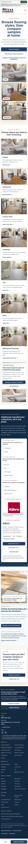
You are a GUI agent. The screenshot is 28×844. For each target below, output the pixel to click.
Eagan (2, 778)
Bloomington (18, 786)
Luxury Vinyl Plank (19, 747)
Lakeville (3, 783)
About (2, 804)
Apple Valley (17, 778)
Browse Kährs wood (13, 543)
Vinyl (2, 772)
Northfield (17, 781)
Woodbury (3, 781)
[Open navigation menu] (25, 10)
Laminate (3, 769)
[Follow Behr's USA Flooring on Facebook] (2, 732)
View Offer (23, 1)
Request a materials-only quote (9, 640)
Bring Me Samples (14, 551)
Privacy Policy (4, 833)
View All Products (5, 764)
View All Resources (5, 819)
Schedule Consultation (14, 675)
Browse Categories (14, 49)
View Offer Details (14, 386)
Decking (3, 757)
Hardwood (3, 767)
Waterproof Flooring (6, 752)
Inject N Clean (4, 802)
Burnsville (3, 786)
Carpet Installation (5, 745)
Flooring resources (16, 830)
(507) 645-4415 (6, 718)
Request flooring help (6, 830)
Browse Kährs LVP (13, 547)
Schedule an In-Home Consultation (14, 54)
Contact (16, 804)
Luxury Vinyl (17, 767)
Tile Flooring (18, 750)
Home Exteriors (18, 755)
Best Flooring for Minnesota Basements (10, 813)
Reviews (3, 795)
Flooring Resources (6, 799)
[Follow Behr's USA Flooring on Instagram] (5, 732)
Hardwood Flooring (19, 745)
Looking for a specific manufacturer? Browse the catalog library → (14, 58)
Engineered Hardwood (6, 747)
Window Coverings (19, 752)
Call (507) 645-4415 (14, 679)
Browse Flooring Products (18, 796)
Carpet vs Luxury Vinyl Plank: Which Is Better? (12, 816)
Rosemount (17, 783)
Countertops (4, 755)
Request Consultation (19, 841)
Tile (15, 769)
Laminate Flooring (5, 750)
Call (5, 841)
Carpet (16, 764)
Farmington (4, 789)
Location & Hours (6, 727)
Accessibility (12, 833)
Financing (17, 802)
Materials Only (18, 799)
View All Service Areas (20, 789)
